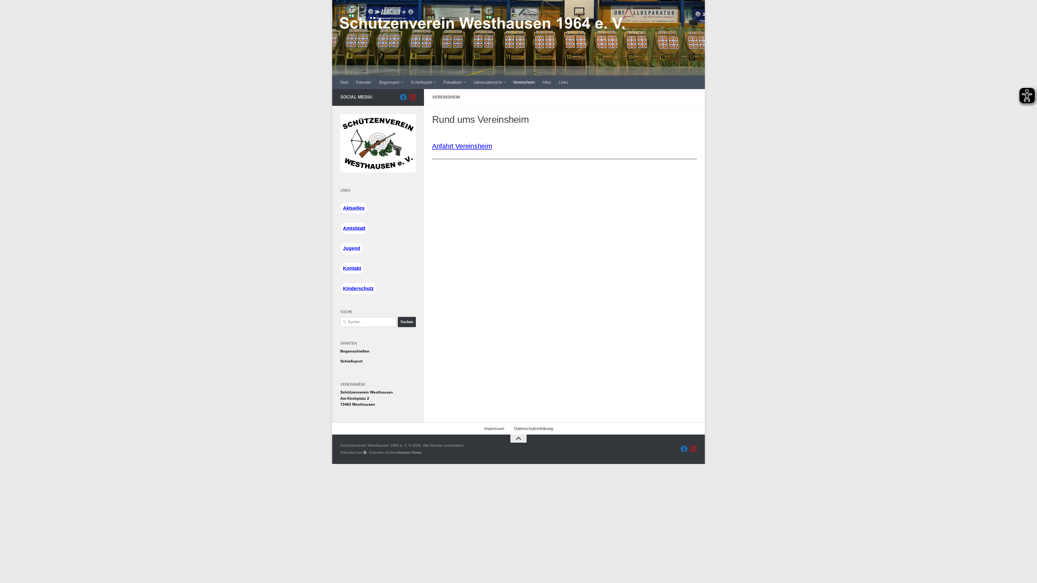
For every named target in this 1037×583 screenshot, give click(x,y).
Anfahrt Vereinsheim (462, 146)
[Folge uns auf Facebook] (403, 97)
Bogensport (389, 82)
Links (563, 82)
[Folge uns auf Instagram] (412, 97)
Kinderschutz (358, 288)
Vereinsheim (524, 82)
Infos (547, 82)
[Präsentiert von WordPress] (364, 452)
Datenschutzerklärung (533, 428)
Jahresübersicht (487, 82)
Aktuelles (354, 208)
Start (344, 82)
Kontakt (352, 268)
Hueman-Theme (409, 453)
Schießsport (421, 82)
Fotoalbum (452, 82)
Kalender (364, 82)
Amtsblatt (354, 228)
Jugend (351, 248)
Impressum (494, 428)
